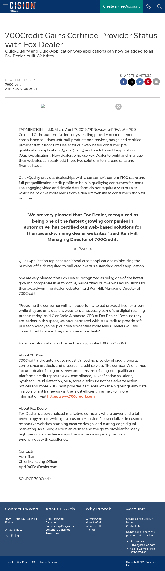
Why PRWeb (94, 518)
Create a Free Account (121, 6)
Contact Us (12, 530)
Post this (85, 249)
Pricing (90, 529)
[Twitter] (7, 535)
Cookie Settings (48, 562)
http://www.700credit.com (71, 396)
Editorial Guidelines (58, 529)
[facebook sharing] (123, 82)
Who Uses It (93, 526)
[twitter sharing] (131, 82)
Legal (10, 562)
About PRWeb (55, 518)
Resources (52, 533)
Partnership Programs (60, 526)
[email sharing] (156, 82)
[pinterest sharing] (148, 82)
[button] (82, 106)
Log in (130, 522)
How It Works (94, 522)
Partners (51, 522)
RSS (33, 562)
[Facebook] (12, 535)
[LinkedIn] (17, 535)
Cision (149, 562)
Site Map (22, 562)
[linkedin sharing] (140, 82)
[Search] (159, 6)
